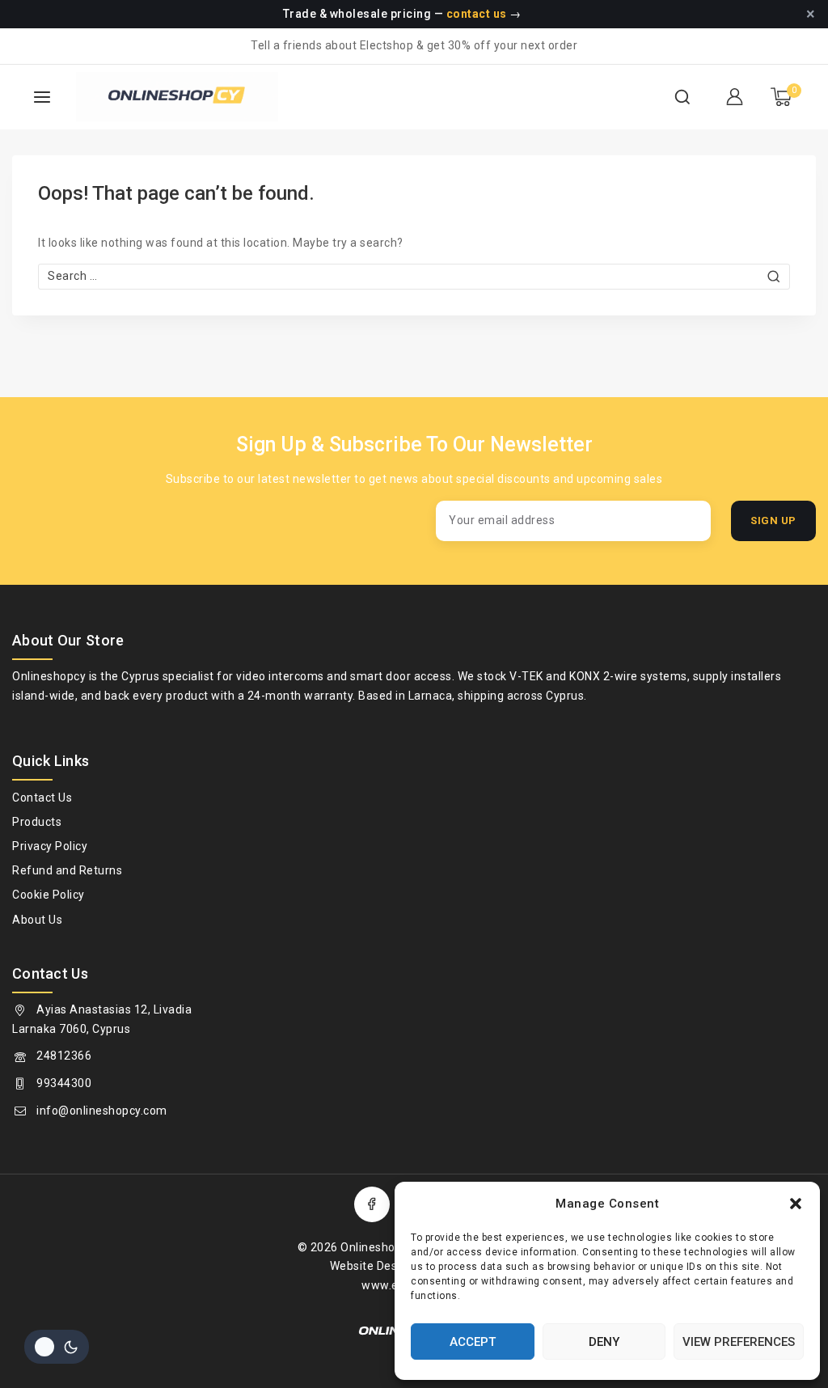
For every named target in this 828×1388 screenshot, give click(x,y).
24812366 (63, 1055)
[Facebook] (372, 1204)
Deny (604, 1342)
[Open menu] (42, 97)
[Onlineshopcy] (149, 96)
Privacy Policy (49, 846)
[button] (796, 1203)
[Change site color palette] (56, 1347)
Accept (473, 1342)
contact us (476, 13)
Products (36, 821)
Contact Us (42, 797)
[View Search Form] (682, 97)
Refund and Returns (67, 870)
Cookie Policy (48, 894)
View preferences (738, 1342)
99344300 (63, 1083)
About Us (37, 919)
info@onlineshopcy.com (101, 1110)
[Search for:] (414, 275)
